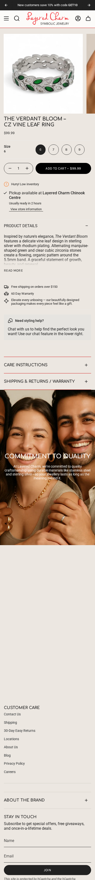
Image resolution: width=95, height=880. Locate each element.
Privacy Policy (14, 763)
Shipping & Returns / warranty (39, 381)
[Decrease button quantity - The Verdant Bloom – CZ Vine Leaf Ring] (10, 168)
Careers (10, 772)
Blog (7, 755)
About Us (11, 747)
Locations (11, 739)
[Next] (89, 5)
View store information (26, 209)
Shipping (10, 722)
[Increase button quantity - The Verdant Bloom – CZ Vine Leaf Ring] (27, 168)
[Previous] (6, 5)
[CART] (88, 18)
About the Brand (24, 800)
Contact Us (12, 714)
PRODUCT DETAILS (21, 225)
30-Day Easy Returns (19, 731)
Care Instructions (26, 365)
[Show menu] (6, 18)
